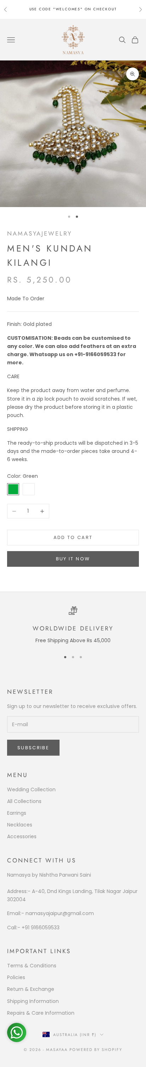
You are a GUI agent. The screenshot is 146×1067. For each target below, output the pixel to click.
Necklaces (19, 824)
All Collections (24, 801)
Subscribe (33, 747)
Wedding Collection (31, 789)
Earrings (16, 813)
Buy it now (73, 558)
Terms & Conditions (31, 965)
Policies (16, 977)
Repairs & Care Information (40, 1012)
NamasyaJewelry (39, 233)
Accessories (21, 836)
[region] (73, 625)
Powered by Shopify (95, 1049)
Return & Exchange (30, 989)
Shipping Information (33, 1001)
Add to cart (73, 537)
